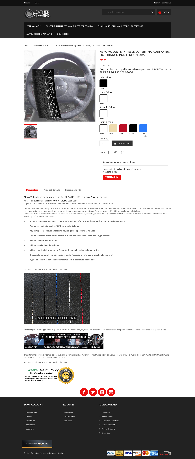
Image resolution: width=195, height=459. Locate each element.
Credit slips (30, 421)
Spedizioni (105, 412)
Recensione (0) (73, 189)
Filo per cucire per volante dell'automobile (120, 26)
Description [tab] (32, 189)
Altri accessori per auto (39, 34)
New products (69, 416)
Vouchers (30, 429)
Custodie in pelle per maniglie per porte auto (69, 26)
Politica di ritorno (108, 429)
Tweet (115, 152)
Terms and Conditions (110, 421)
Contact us (166, 3)
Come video (63, 34)
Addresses (30, 425)
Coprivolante (34, 26)
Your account (33, 404)
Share (108, 152)
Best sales (67, 421)
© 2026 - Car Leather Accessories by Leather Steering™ (44, 453)
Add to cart (122, 143)
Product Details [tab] (52, 189)
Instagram (111, 392)
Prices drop (68, 412)
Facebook (84, 392)
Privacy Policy (106, 416)
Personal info (31, 412)
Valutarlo (111, 177)
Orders (29, 416)
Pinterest (122, 152)
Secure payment (108, 425)
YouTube (102, 392)
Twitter (93, 392)
